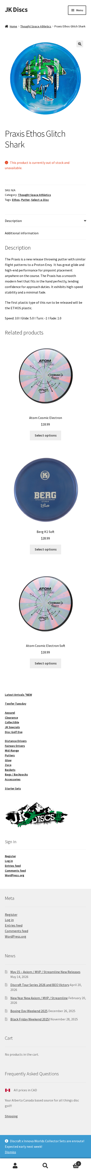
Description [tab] (13, 221)
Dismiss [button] (10, 1152)
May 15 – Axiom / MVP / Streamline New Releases (45, 972)
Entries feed (13, 866)
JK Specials (12, 727)
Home (13, 26)
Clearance (11, 717)
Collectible (12, 722)
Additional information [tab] (22, 233)
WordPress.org (14, 875)
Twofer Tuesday (15, 703)
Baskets (10, 770)
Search (45, 1166)
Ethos (16, 200)
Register (10, 856)
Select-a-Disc (40, 200)
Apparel (10, 713)
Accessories (13, 779)
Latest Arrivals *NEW (18, 695)
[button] (79, 44)
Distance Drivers (16, 741)
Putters (10, 755)
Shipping (11, 1116)
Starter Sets (13, 788)
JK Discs (16, 9)
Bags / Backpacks (16, 774)
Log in (9, 861)
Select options (46, 435)
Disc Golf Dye (13, 732)
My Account (15, 1166)
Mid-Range (12, 750)
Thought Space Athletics (35, 26)
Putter (25, 200)
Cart (70, 1162)
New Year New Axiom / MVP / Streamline (39, 998)
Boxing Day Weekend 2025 (29, 1011)
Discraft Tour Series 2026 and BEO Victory (39, 985)
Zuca (8, 765)
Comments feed (15, 870)
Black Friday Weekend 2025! (30, 1019)
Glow (8, 760)
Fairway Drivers (15, 746)
